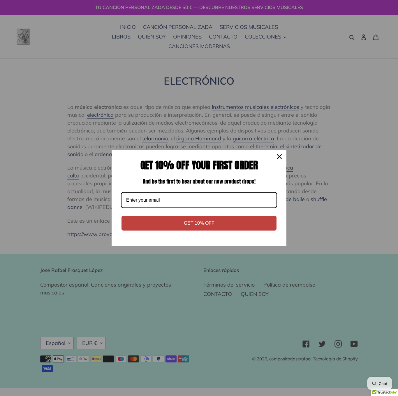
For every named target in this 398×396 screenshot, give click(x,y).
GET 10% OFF (199, 223)
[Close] (279, 157)
